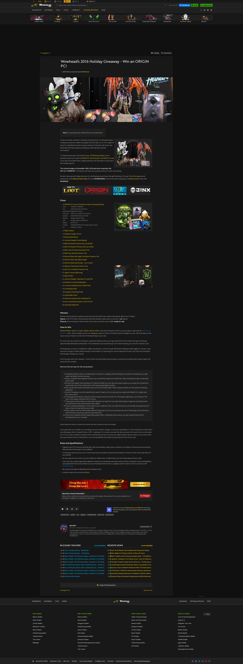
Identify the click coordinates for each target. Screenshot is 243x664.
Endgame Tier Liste (184, 623)
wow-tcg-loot (109, 515)
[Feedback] (207, 10)
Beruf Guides (37, 630)
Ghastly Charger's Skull (72, 234)
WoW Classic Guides (138, 614)
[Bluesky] (62, 509)
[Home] (42, 5)
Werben (74, 661)
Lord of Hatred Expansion (186, 617)
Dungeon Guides (83, 623)
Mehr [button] (103, 10)
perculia (86, 72)
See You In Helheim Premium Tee (76, 269)
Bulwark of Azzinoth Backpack (75, 282)
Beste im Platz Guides (138, 620)
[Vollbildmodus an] (201, 10)
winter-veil (101, 515)
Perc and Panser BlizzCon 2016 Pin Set (79, 302)
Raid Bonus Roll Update (72, 576)
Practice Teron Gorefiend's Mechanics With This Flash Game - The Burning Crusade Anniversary (131, 567)
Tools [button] (58, 10)
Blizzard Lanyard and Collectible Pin (78, 298)
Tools (57, 601)
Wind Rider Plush (71, 295)
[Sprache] (211, 10)
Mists (77, 1)
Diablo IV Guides (184, 614)
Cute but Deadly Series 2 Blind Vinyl (77, 285)
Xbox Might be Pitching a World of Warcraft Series (128, 553)
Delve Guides (37, 620)
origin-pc (83, 515)
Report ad (201, 596)
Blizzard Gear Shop (80, 179)
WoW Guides (37, 614)
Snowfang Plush (71, 289)
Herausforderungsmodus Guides (89, 643)
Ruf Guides (81, 633)
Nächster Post (148, 590)
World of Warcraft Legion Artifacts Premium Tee (81, 256)
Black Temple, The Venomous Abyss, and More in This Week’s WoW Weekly (84, 562)
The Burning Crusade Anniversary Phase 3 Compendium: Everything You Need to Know (131, 565)
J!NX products (134, 179)
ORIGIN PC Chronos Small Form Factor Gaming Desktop (84, 204)
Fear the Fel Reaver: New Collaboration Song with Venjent (130, 550)
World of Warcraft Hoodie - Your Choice (78, 263)
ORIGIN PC (85, 158)
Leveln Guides (37, 623)
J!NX (98, 158)
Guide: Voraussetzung (139, 617)
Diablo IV (92, 1)
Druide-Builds (182, 633)
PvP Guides (135, 636)
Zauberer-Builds (183, 646)
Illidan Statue (69, 231)
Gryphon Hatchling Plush (74, 292)
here (101, 133)
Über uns (66, 661)
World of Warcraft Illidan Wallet (75, 260)
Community (76, 10)
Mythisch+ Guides (39, 626)
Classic (59, 1)
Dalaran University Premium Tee (76, 266)
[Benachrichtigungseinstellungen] (204, 10)
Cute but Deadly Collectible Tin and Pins (78, 279)
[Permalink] (76, 509)
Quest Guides (82, 630)
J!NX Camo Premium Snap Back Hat (76, 250)
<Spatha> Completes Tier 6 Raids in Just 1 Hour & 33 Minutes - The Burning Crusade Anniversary (131, 559)
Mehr (209, 601)
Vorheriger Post (65, 590)
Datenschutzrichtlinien (124, 661)
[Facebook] (67, 509)
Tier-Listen (81, 649)
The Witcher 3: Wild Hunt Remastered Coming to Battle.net (131, 570)
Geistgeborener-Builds (185, 649)
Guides (66, 10)
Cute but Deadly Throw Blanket (75, 240)
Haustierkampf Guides (85, 636)
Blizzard (93, 158)
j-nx (78, 515)
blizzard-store (65, 515)
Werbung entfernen (91, 10)
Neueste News (115, 545)
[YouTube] (206, 661)
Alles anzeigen (99, 545)
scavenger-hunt (92, 515)
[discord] (109, 509)
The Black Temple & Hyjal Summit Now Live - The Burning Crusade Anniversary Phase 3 (131, 562)
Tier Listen (36, 639)
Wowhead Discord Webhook (134, 508)
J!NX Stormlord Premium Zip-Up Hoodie (78, 243)
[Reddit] (72, 509)
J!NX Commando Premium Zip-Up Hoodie (78, 247)
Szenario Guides (83, 639)
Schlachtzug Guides (39, 633)
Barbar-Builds (182, 630)
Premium (110, 661)
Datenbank (49, 10)
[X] (196, 661)
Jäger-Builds (182, 643)
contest (73, 515)
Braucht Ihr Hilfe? (42, 661)
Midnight (36, 643)
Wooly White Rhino (71, 237)
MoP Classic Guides (85, 614)
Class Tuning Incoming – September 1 (76, 550)
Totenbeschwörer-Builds (186, 636)
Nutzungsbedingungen (142, 661)
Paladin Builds (182, 639)
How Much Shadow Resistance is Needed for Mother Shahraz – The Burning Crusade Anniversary (131, 573)
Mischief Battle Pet (72, 305)
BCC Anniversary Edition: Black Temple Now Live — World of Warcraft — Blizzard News (84, 565)
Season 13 (181, 620)
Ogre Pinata (68, 276)
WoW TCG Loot (108, 158)
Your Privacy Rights (86, 661)
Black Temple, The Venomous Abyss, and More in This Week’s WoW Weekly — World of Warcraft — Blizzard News (84, 556)
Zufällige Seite (100, 661)
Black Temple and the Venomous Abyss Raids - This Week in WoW (131, 556)
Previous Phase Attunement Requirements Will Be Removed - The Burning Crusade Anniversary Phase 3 (131, 576)
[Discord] (192, 661)
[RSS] (209, 661)
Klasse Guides (37, 617)
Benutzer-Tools (55, 661)
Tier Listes (181, 626)
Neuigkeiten (36, 10)
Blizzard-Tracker (70, 545)
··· (82, 1)
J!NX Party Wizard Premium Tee (75, 253)
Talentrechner (38, 636)
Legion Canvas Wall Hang (73, 273)
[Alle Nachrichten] (33, 1)
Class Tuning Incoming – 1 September (76, 553)
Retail (49, 1)
